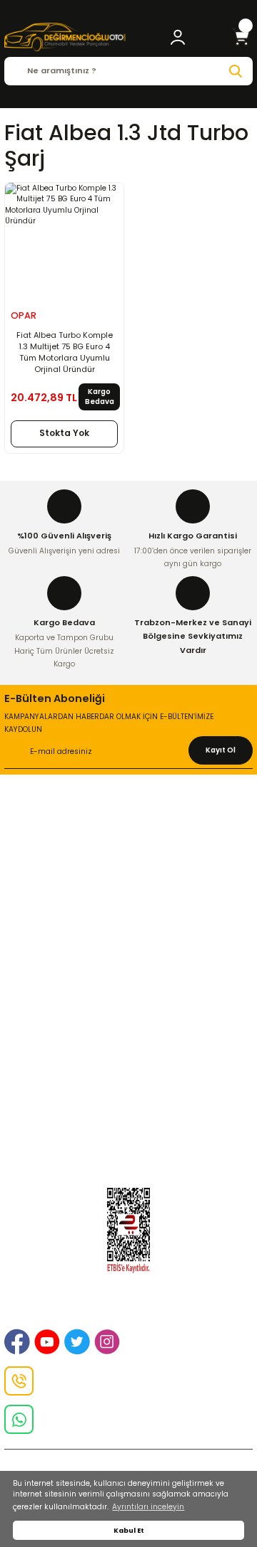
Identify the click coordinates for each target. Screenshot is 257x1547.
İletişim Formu (128, 887)
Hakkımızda (128, 818)
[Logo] (65, 37)
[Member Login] (178, 37)
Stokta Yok (64, 433)
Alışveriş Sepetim (129, 944)
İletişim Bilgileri (128, 835)
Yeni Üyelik (128, 1052)
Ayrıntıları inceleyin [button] (148, 1506)
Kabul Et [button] (129, 1530)
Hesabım (128, 1138)
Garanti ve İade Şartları (128, 961)
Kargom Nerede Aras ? (129, 1087)
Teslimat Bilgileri (129, 995)
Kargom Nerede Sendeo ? (128, 1121)
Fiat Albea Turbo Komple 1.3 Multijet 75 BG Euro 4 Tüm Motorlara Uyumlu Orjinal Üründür (64, 352)
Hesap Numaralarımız (128, 978)
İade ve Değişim (128, 869)
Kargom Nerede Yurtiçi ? (128, 1104)
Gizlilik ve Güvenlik (129, 852)
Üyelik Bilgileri (128, 1069)
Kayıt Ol (221, 750)
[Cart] (241, 37)
